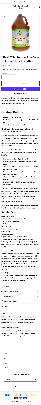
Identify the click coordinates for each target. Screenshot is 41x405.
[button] (2, 7)
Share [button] (6, 306)
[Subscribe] (35, 379)
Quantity (4, 73)
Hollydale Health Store (18, 401)
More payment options (20, 93)
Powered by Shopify (27, 401)
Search (6, 363)
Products (7, 359)
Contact (6, 367)
